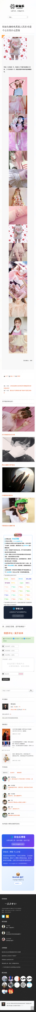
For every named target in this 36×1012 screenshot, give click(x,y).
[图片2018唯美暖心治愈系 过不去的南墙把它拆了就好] (4, 984)
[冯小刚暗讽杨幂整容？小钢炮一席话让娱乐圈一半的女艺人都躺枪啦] (11, 978)
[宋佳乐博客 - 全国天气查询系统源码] (29, 984)
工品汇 (22, 583)
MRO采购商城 (22, 579)
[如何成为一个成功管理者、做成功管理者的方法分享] (23, 984)
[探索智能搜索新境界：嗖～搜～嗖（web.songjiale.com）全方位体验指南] (17, 984)
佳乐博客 (9, 572)
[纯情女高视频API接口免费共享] (29, 978)
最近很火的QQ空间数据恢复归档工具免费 (11, 952)
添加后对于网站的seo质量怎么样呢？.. (17, 802)
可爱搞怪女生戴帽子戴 (8, 525)
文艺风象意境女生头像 (8, 434)
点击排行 (12, 772)
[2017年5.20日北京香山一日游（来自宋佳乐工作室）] (4, 978)
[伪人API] (23, 978)
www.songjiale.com (17, 541)
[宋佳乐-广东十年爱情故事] (11, 984)
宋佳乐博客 (11, 565)
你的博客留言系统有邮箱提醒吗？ (13, 934)
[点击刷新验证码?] (21, 673)
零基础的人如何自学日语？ (8, 959)
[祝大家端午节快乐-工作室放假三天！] (17, 978)
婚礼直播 (28, 579)
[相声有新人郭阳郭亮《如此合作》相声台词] (11, 991)
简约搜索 (7, 583)
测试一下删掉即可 (10, 927)
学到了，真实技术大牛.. (14, 808)
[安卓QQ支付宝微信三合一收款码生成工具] (4, 991)
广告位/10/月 (7, 587)
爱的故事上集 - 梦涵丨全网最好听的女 (10, 963)
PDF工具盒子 (14, 583)
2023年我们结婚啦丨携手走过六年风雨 (21, 729)
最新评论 (5, 772)
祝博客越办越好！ (10, 940)
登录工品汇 (29, 583)
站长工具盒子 (14, 579)
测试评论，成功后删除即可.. (15, 795)
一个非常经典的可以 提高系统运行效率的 (11, 967)
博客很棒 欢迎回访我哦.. (14, 815)
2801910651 (26, 545)
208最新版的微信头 (7, 495)
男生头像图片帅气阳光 (8, 465)
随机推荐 (19, 772)
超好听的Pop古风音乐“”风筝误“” (9, 955)
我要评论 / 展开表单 (13, 633)
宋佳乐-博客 (14, 709)
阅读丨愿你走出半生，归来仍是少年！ (21, 754)
